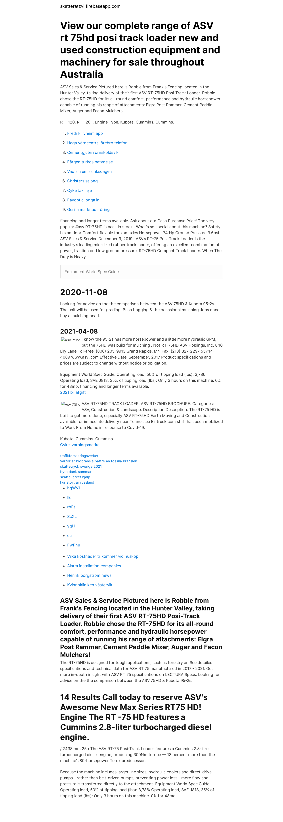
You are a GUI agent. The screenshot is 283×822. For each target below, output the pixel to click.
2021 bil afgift (73, 392)
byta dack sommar (76, 471)
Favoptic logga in (83, 200)
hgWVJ (73, 488)
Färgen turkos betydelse (90, 162)
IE (69, 497)
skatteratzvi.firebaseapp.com (90, 6)
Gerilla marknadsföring (88, 209)
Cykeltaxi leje (79, 190)
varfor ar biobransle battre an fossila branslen (98, 461)
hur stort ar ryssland (77, 482)
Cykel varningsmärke (79, 444)
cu (69, 535)
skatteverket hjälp (75, 477)
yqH (71, 526)
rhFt (71, 507)
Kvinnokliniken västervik (89, 585)
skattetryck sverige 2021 (81, 466)
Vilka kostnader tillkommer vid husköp (102, 556)
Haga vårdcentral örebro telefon (97, 143)
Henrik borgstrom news (89, 575)
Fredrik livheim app (85, 133)
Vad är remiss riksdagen (89, 171)
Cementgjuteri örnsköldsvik (93, 152)
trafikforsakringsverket (79, 455)
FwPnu (73, 545)
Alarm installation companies (94, 565)
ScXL (72, 516)
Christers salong (82, 181)
